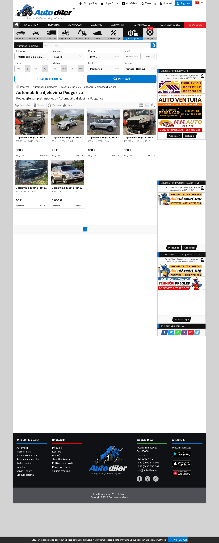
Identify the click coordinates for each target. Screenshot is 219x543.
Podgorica (96, 69)
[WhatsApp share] (177, 332)
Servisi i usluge (142, 24)
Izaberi (129, 56)
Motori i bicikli (24, 451)
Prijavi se (57, 448)
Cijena (18, 63)
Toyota (58, 57)
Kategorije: (21, 51)
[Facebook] (139, 479)
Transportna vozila (27, 455)
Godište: (128, 51)
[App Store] (181, 464)
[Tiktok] (156, 479)
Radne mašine (24, 463)
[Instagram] (147, 479)
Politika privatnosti (62, 463)
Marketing (150, 3)
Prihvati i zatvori (178, 539)
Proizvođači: (57, 51)
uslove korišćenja (138, 539)
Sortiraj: (128, 63)
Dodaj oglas (195, 24)
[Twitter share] (171, 332)
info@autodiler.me (147, 470)
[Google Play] (181, 454)
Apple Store (111, 3)
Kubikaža (56, 63)
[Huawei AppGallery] (181, 473)
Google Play (90, 3)
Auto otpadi (117, 24)
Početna (24, 87)
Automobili (22, 448)
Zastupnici (96, 24)
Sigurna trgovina (61, 471)
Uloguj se (185, 3)
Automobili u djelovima (29, 46)
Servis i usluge (24, 471)
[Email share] (191, 332)
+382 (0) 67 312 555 (148, 462)
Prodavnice (53, 24)
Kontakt (167, 3)
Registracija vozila (169, 24)
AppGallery (131, 3)
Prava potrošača (61, 467)
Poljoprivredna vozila (28, 459)
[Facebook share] (164, 332)
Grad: (90, 63)
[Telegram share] (197, 332)
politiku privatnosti (157, 539)
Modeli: (91, 51)
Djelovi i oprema (25, 475)
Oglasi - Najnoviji (136, 69)
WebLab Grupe (119, 494)
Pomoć (56, 455)
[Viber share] (184, 332)
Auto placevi (75, 24)
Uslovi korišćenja (61, 459)
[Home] (16, 25)
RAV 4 (93, 57)
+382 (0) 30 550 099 (148, 466)
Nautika (21, 467)
